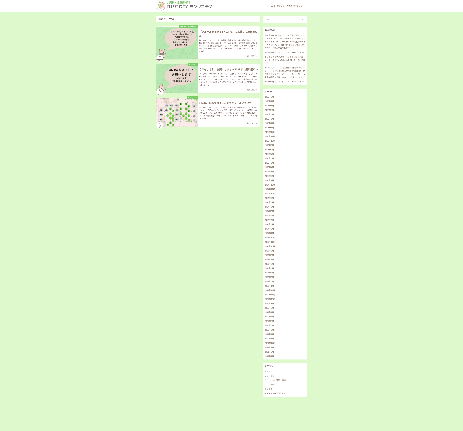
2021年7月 (269, 356)
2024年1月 (269, 233)
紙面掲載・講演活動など (188, 26)
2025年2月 (269, 175)
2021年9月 (269, 347)
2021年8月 (269, 351)
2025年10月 (270, 140)
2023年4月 (269, 272)
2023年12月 (270, 237)
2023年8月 (269, 255)
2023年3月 (269, 277)
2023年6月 (269, 263)
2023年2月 (269, 281)
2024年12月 (270, 184)
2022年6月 (269, 316)
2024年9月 (269, 197)
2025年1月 (269, 180)
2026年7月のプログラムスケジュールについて (285, 81)
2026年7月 (269, 101)
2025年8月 (269, 149)
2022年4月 (269, 325)
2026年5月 (269, 109)
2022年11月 (270, 294)
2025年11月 (270, 136)
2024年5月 (269, 215)
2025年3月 (269, 171)
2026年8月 (269, 96)
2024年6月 (269, 211)
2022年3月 (269, 329)
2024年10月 (270, 193)
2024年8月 (269, 202)
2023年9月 (269, 250)
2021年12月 (270, 342)
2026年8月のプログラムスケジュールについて (285, 52)
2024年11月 (270, 189)
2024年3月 (269, 224)
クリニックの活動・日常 (275, 380)
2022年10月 (270, 299)
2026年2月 (269, 123)
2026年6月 (269, 105)
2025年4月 (269, 167)
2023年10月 (270, 246)
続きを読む (251, 56)
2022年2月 (269, 334)
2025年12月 (270, 131)
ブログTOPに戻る (294, 5)
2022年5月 (269, 321)
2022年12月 (270, 290)
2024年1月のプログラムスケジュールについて (225, 103)
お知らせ (268, 371)
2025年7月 (269, 153)
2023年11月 (270, 241)
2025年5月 (269, 162)
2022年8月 (269, 307)
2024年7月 (269, 206)
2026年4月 (269, 114)
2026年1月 (269, 127)
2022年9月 (269, 303)
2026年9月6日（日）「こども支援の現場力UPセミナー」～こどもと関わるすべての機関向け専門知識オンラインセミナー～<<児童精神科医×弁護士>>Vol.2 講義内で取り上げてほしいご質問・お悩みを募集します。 (285, 42)
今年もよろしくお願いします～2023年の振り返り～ (228, 69)
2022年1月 (269, 338)
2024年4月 (269, 219)
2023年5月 (269, 268)
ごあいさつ (192, 64)
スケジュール (192, 98)
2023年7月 (269, 259)
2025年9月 (269, 145)
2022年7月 (269, 312)
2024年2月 (269, 228)
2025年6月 (269, 158)
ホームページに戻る (275, 5)
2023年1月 (269, 285)
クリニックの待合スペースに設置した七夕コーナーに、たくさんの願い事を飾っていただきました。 (285, 60)
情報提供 (268, 389)
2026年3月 (269, 118)
